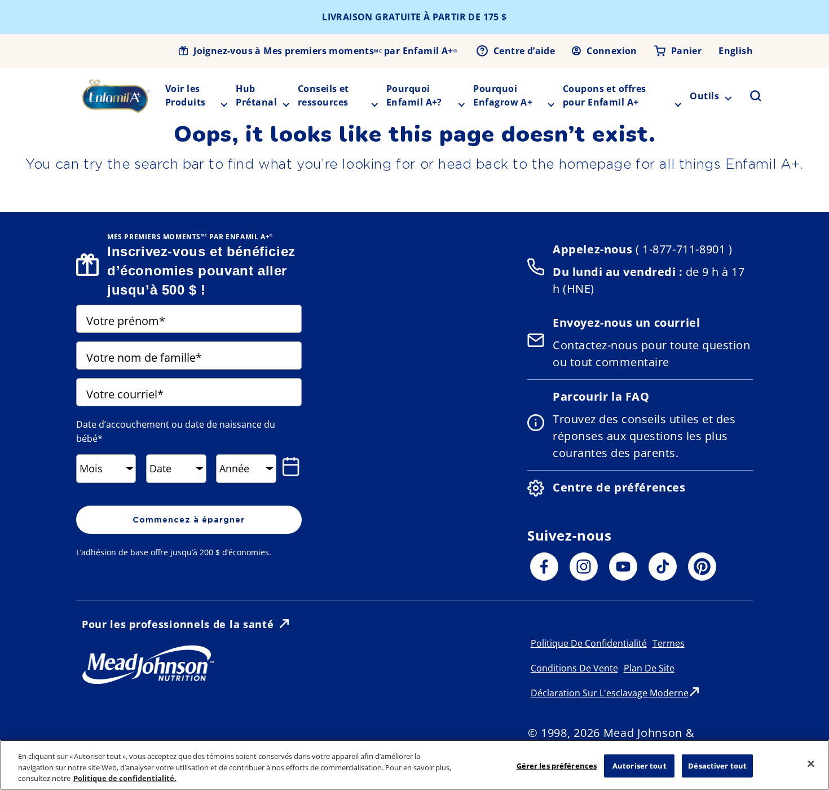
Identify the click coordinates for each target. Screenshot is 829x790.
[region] (414, 765)
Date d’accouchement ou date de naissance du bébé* (175, 431)
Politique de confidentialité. (125, 778)
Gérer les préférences (557, 765)
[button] (749, 96)
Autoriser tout (639, 765)
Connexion (612, 51)
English (735, 51)
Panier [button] (686, 51)
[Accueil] (116, 96)
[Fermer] (811, 763)
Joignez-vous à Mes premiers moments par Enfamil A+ (325, 51)
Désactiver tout (717, 765)
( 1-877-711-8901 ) (682, 249)
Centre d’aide (524, 51)
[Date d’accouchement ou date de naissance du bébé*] (290, 467)
